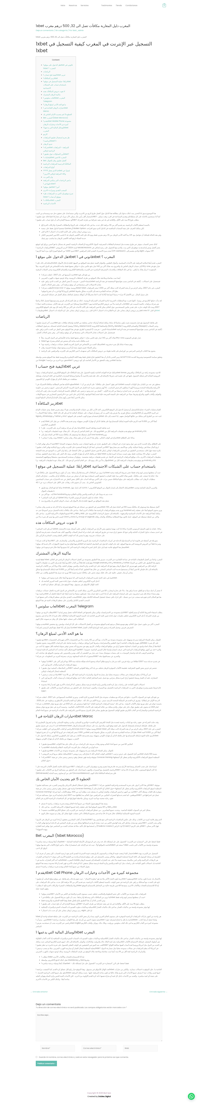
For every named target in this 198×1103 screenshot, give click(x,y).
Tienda (119, 5)
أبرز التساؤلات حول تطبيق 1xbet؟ (56, 154)
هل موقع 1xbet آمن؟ (51, 187)
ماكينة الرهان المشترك (51, 94)
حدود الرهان (47, 144)
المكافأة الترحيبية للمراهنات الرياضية (57, 164)
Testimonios (106, 5)
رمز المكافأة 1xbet (50, 78)
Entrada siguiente (159, 992)
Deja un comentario (45, 30)
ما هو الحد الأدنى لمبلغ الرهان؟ (54, 104)
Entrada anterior (39, 992)
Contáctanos (131, 5)
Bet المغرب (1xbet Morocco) (55, 117)
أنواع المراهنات (48, 167)
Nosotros (73, 5)
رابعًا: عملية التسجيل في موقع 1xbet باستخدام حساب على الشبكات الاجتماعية (57, 84)
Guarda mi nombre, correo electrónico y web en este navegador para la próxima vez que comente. (84, 1057)
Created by (99, 1096)
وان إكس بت (48, 177)
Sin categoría (61, 30)
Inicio (63, 5)
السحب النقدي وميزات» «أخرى (55, 190)
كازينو (45, 134)
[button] (191, 1096)
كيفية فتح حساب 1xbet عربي (54, 75)
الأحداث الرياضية (49, 203)
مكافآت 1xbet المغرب (51, 200)
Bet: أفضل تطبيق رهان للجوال (54, 160)
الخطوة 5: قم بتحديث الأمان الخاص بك (57, 114)
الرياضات (46, 71)
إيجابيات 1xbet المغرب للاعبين (54, 157)
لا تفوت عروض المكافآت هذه (54, 91)
